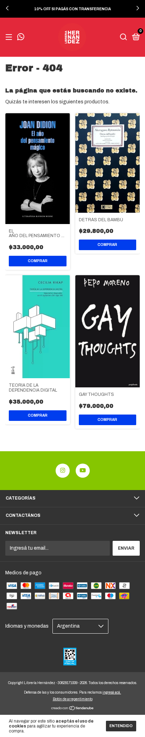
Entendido (121, 726)
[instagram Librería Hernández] (63, 471)
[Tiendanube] (73, 708)
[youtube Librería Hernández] (83, 471)
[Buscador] (124, 37)
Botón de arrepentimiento (73, 699)
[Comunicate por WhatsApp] (21, 38)
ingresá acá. (111, 692)
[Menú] (10, 37)
